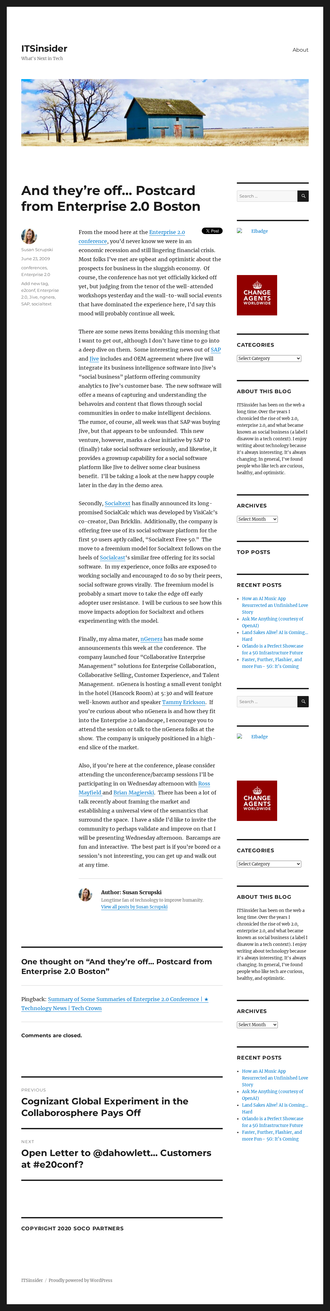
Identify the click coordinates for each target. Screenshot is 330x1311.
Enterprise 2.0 (35, 274)
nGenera (151, 639)
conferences (34, 267)
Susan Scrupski (37, 249)
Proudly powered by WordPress (80, 1280)
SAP (216, 349)
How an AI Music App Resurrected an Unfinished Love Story (275, 605)
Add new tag (34, 283)
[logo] (273, 248)
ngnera (47, 297)
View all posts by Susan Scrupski (134, 907)
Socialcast (112, 557)
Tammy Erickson (183, 702)
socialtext (42, 303)
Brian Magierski (133, 792)
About (301, 50)
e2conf (28, 290)
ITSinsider (44, 48)
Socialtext (118, 503)
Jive (94, 358)
